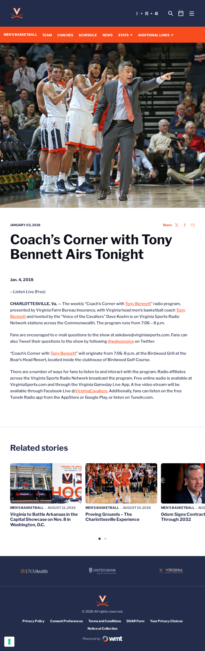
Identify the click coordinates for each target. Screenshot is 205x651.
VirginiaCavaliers (91, 391)
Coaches (65, 35)
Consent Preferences (66, 621)
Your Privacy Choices (166, 621)
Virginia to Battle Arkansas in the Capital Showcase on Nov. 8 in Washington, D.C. (44, 519)
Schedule (88, 35)
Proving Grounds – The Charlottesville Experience (112, 517)
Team (47, 35)
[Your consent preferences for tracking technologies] (9, 642)
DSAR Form (135, 621)
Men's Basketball (27, 508)
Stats (123, 35)
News (107, 35)
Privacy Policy (33, 621)
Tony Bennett (138, 303)
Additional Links (153, 35)
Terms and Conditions (104, 621)
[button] (99, 539)
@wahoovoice (121, 341)
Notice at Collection (102, 628)
